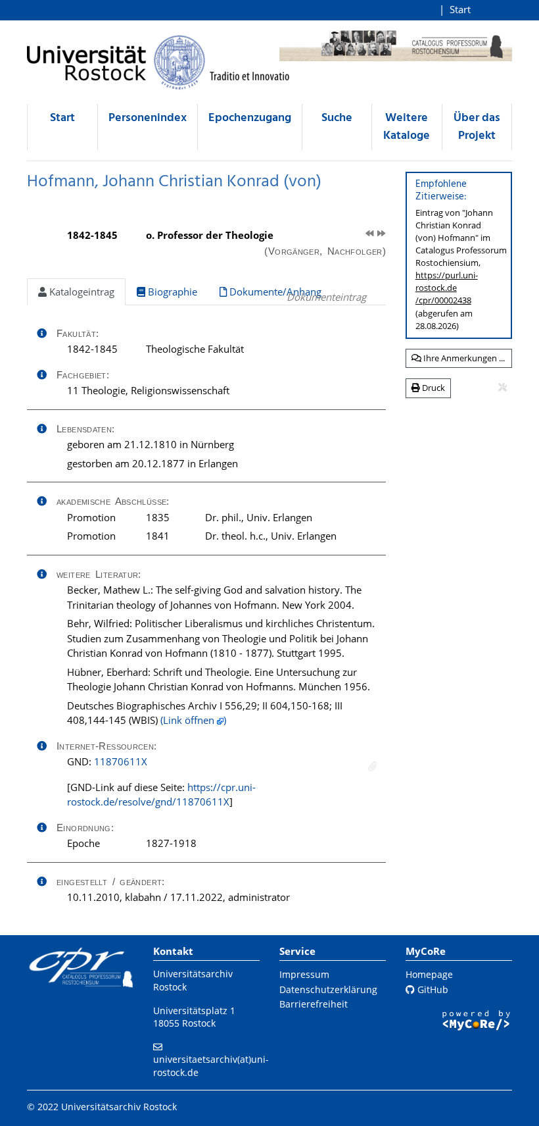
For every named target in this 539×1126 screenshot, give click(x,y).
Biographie (171, 291)
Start (460, 9)
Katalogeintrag (80, 291)
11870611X (120, 761)
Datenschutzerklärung (328, 989)
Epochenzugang (249, 118)
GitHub (431, 989)
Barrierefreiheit (313, 1004)
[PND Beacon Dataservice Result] (372, 766)
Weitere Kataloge (406, 127)
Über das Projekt (477, 127)
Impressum (304, 974)
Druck (432, 388)
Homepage (429, 974)
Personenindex (147, 118)
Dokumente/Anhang (274, 291)
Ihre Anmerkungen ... (463, 358)
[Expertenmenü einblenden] (502, 387)
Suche (336, 118)
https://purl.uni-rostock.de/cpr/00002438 (446, 287)
